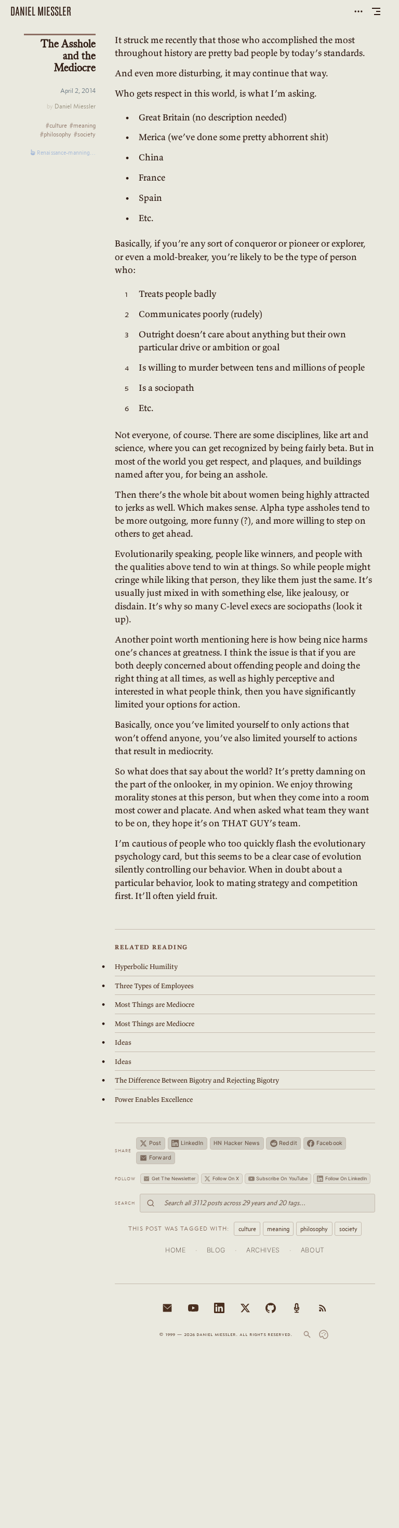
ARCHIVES (263, 1250)
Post (155, 1143)
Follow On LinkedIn (346, 1178)
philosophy (314, 1229)
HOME (175, 1250)
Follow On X (225, 1178)
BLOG (216, 1250)
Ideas (123, 1042)
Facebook (329, 1143)
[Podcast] (296, 1308)
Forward (160, 1157)
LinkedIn (192, 1143)
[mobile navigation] (376, 11)
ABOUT (313, 1250)
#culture (56, 125)
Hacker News (237, 1143)
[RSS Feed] (322, 1308)
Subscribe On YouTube (282, 1178)
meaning (278, 1229)
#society (85, 134)
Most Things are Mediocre (154, 1004)
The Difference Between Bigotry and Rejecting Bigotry (197, 1080)
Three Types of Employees (154, 985)
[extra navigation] (358, 11)
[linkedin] (219, 1308)
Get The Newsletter (173, 1178)
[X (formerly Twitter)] (245, 1308)
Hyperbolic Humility (146, 966)
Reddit (288, 1143)
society (348, 1229)
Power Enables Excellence (154, 1099)
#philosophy (55, 134)
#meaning (83, 125)
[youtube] (193, 1308)
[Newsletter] (167, 1308)
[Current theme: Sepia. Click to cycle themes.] (323, 1334)
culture (247, 1229)
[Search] (307, 1334)
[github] (270, 1308)
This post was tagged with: (178, 1228)
